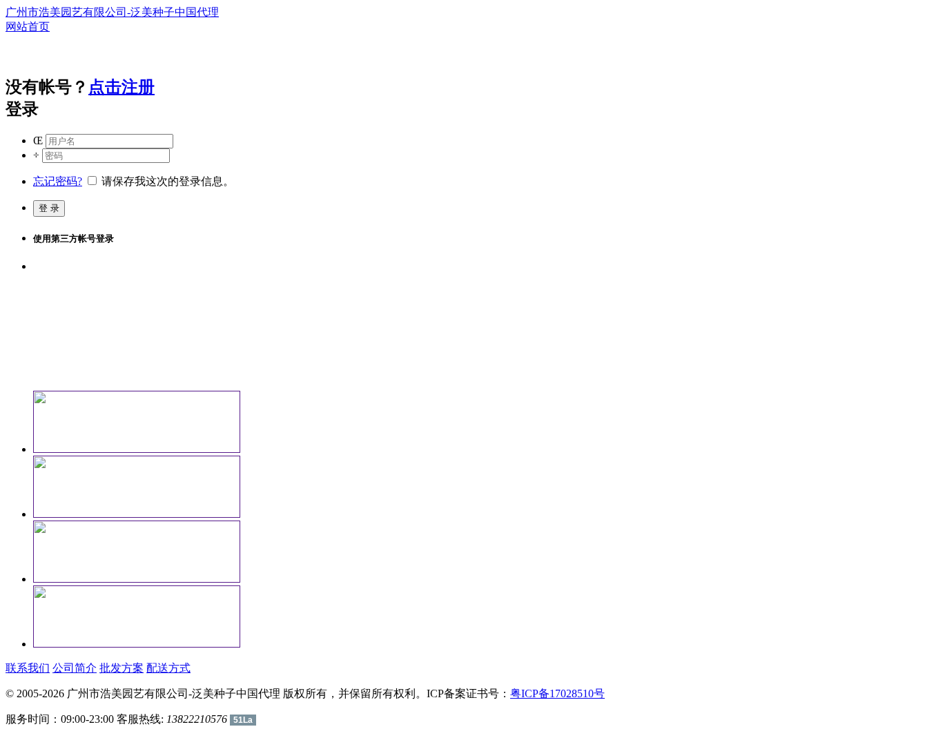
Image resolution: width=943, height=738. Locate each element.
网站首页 (28, 26)
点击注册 (121, 87)
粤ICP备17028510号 (557, 693)
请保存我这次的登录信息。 (166, 181)
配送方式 (168, 668)
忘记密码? (57, 181)
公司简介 (74, 668)
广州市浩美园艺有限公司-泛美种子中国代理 (112, 12)
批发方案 (121, 668)
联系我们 (28, 668)
